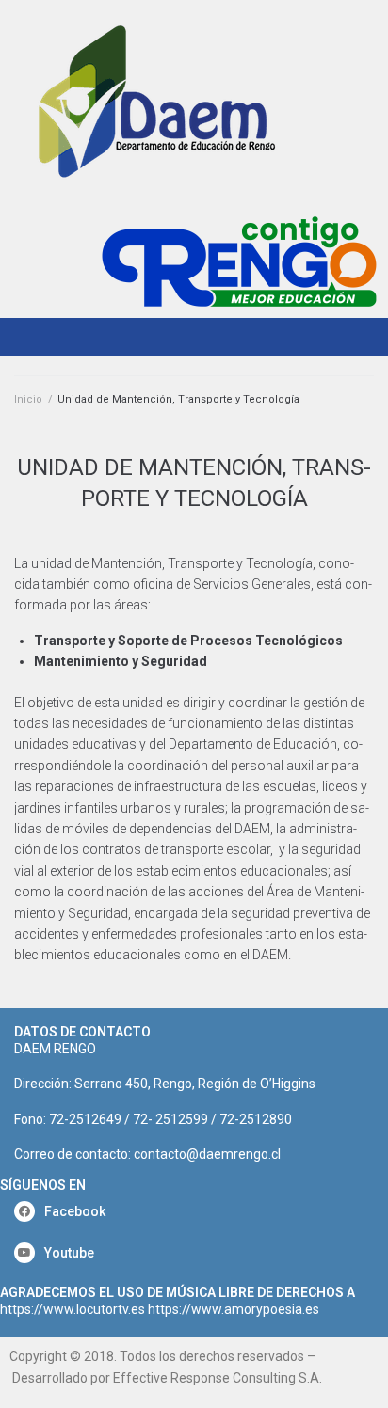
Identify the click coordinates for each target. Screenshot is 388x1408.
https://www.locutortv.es (72, 1309)
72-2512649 (85, 1119)
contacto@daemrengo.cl (207, 1154)
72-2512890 (255, 1119)
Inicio (28, 399)
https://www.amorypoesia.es (233, 1309)
